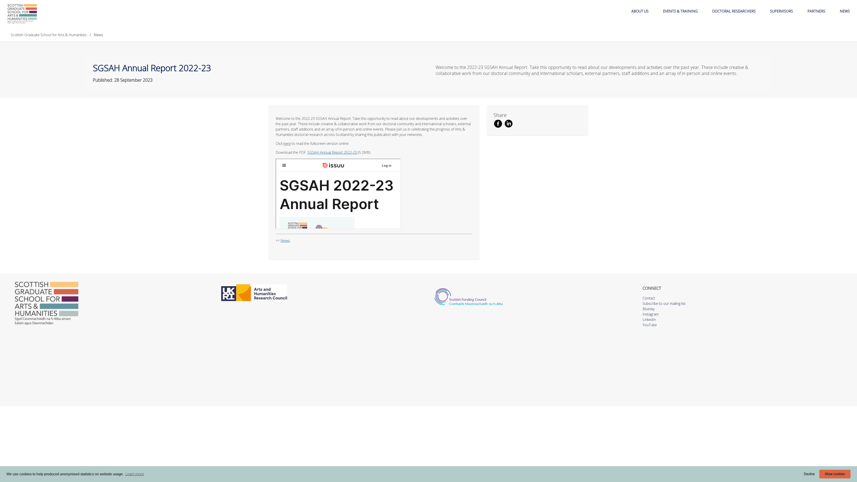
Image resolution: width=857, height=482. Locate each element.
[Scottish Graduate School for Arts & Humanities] (22, 13)
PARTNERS (816, 11)
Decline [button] (809, 474)
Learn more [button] (134, 474)
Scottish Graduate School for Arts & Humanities (49, 34)
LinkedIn (649, 319)
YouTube (650, 324)
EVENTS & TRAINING (680, 11)
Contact (649, 298)
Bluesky (649, 308)
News (285, 240)
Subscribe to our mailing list (664, 303)
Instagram (651, 314)
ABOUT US (640, 11)
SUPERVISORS (781, 11)
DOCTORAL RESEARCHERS (734, 11)
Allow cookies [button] (835, 474)
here (287, 143)
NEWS (845, 11)
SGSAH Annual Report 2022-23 (333, 152)
